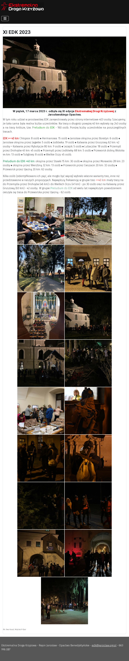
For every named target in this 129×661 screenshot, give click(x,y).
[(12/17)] (88, 458)
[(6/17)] (88, 315)
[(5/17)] (40, 315)
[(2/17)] (88, 220)
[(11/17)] (40, 458)
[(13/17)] (40, 505)
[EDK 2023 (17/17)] (64, 600)
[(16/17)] (88, 553)
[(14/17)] (88, 505)
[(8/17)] (88, 363)
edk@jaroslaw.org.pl (104, 645)
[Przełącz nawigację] (5, 18)
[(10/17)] (88, 410)
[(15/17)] (40, 553)
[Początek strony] (123, 654)
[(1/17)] (40, 220)
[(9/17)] (40, 410)
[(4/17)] (88, 268)
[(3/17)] (40, 268)
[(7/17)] (40, 363)
